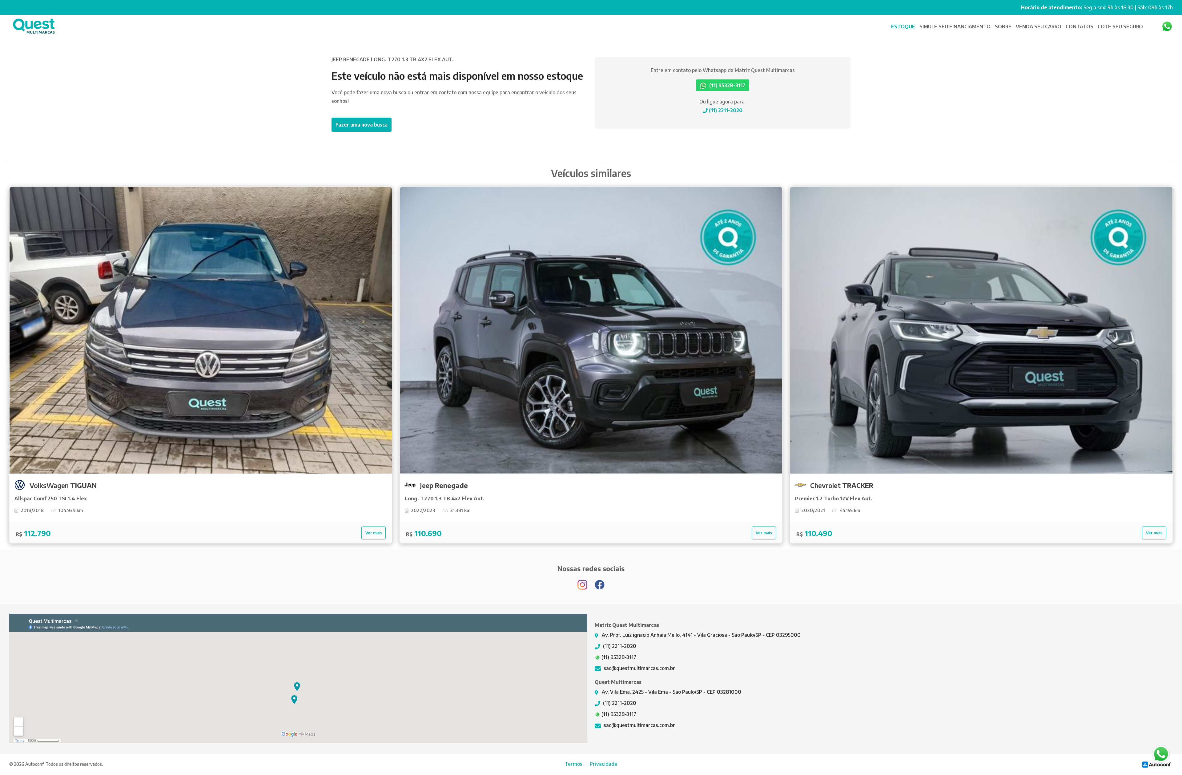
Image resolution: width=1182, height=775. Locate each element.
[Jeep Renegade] (591, 330)
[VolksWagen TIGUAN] (201, 330)
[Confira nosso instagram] (583, 582)
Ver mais (373, 532)
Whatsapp (1167, 26)
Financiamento (955, 26)
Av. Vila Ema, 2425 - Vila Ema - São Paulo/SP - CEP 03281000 (671, 692)
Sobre (1003, 26)
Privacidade (603, 764)
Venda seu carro (1038, 26)
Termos (573, 764)
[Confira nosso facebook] (600, 582)
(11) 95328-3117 (726, 85)
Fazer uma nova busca (362, 125)
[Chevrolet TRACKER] (981, 330)
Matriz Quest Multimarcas (33, 26)
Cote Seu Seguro (1120, 26)
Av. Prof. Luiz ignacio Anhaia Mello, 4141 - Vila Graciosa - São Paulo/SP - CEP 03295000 (701, 635)
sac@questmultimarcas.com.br (638, 668)
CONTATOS (1079, 26)
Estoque (903, 26)
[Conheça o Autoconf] (1156, 764)
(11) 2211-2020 (725, 110)
